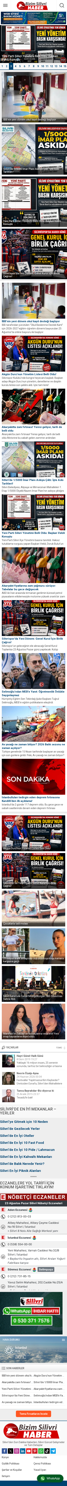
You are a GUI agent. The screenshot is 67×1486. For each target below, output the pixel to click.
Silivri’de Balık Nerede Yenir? (22, 1164)
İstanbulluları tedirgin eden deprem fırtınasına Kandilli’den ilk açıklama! (31, 799)
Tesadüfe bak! (25, 1097)
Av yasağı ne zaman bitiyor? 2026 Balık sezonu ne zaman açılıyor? (33, 746)
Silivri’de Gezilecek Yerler (20, 1129)
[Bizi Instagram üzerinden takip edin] (16, 1451)
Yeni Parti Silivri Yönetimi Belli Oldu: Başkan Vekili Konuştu (32, 222)
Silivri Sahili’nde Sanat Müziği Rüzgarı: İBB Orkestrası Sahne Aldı (32, 997)
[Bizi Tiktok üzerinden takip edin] (47, 1451)
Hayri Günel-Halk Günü (30, 1055)
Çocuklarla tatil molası (15, 923)
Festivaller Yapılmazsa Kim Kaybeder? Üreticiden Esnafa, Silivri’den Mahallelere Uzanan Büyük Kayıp (39, 1083)
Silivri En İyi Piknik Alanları (20, 1171)
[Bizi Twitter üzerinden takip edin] (10, 1451)
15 (64, 66)
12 (51, 66)
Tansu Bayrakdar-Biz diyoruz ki (35, 1090)
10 (42, 66)
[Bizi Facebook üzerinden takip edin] (4, 1451)
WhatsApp (53, 1478)
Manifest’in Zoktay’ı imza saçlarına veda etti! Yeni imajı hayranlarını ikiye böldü (31, 1035)
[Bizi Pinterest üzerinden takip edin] (35, 1451)
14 (60, 66)
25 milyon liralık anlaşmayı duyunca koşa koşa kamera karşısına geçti (33, 960)
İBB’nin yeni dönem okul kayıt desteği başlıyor (29, 119)
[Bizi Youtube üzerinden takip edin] (28, 1451)
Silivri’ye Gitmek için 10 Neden (24, 1122)
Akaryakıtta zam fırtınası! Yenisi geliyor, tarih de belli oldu (32, 428)
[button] (2, 66)
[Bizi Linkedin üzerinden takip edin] (22, 1451)
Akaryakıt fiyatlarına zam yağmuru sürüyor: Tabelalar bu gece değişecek (29, 587)
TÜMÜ (59, 1048)
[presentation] (5, 47)
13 (55, 66)
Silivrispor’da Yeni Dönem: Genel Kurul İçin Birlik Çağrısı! (31, 275)
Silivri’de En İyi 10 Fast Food (22, 1143)
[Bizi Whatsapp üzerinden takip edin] (41, 1451)
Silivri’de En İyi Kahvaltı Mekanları (26, 1157)
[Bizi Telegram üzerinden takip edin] (53, 1451)
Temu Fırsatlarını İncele (33, 1413)
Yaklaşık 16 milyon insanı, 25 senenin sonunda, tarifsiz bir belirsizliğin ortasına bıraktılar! (39, 1066)
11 (47, 66)
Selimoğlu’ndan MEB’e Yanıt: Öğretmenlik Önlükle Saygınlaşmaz (33, 693)
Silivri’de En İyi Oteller (17, 1136)
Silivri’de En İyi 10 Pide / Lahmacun (27, 1150)
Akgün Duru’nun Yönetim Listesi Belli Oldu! (29, 374)
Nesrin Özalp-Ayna (28, 1073)
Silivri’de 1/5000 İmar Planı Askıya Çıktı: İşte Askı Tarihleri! (31, 170)
